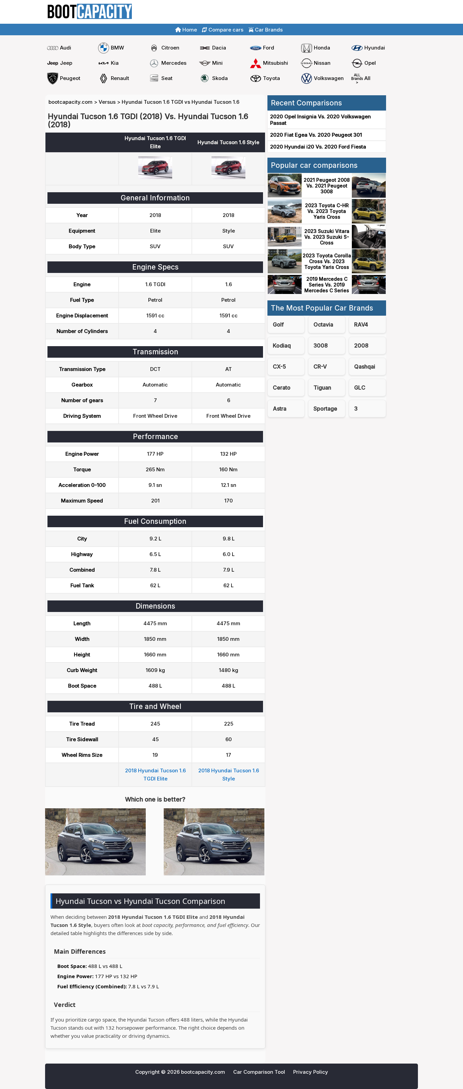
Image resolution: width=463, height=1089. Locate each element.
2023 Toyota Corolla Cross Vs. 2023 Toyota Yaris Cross (327, 261)
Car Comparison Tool (259, 1072)
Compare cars (398, 12)
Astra (279, 408)
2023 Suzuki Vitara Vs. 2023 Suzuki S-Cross (326, 236)
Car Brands (268, 29)
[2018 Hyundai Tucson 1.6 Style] (228, 177)
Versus (107, 102)
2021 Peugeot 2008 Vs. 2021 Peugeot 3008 (327, 185)
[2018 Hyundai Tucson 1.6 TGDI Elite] (155, 177)
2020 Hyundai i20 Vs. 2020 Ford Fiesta (318, 146)
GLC (359, 387)
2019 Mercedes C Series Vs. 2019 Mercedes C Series (326, 284)
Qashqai (364, 366)
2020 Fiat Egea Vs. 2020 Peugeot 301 (316, 135)
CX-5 (279, 366)
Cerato (281, 387)
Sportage (325, 408)
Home (367, 12)
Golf (278, 324)
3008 (321, 345)
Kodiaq (282, 345)
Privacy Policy (310, 1072)
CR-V (320, 366)
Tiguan (322, 387)
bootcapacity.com (70, 102)
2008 (361, 345)
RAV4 (361, 324)
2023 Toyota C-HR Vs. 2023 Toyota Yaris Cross (327, 211)
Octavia (323, 324)
